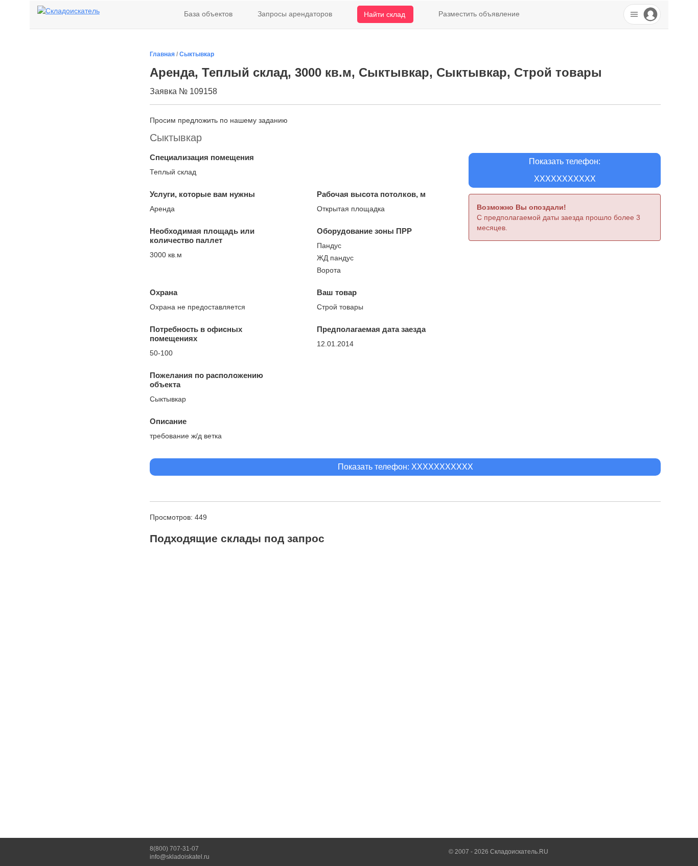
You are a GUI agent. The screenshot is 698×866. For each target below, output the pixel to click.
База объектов (208, 14)
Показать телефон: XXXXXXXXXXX (405, 466)
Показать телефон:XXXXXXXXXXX (564, 170)
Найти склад (384, 14)
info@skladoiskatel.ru (180, 856)
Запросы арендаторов (295, 14)
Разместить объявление (479, 14)
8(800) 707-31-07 (174, 848)
